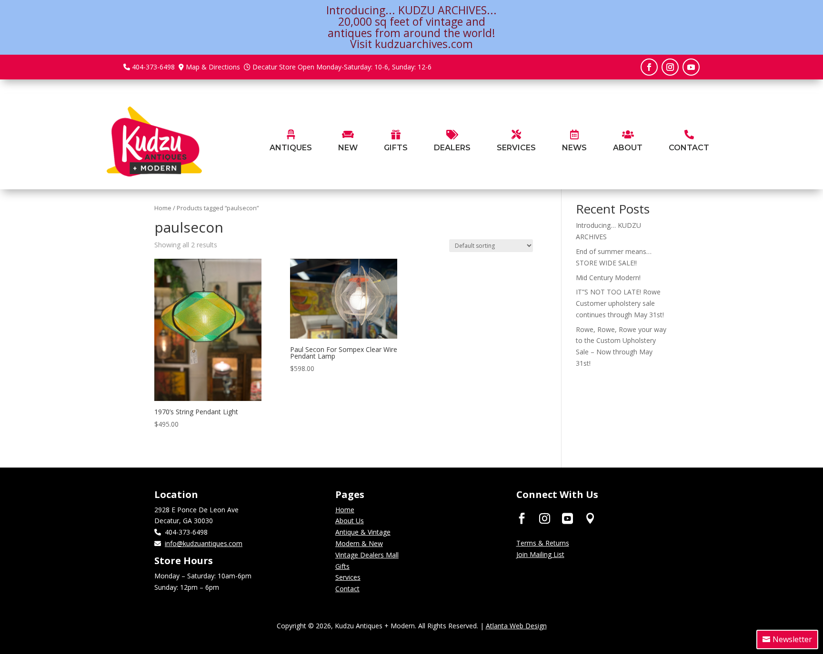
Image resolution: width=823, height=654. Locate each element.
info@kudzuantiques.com (203, 543)
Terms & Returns (542, 542)
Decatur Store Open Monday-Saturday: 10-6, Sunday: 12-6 (342, 66)
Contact (347, 588)
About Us (349, 520)
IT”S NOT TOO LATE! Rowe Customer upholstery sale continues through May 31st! (620, 303)
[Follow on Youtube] (691, 67)
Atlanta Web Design (516, 625)
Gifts (342, 566)
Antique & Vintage (363, 532)
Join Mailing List (540, 554)
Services (348, 577)
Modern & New (359, 543)
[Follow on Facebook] (649, 67)
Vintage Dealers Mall (367, 554)
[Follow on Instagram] (670, 67)
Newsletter (792, 639)
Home (162, 208)
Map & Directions (213, 66)
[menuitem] (290, 141)
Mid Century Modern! (608, 277)
